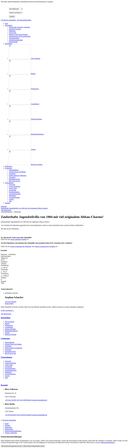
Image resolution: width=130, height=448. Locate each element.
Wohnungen (9, 325)
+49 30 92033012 (22, 415)
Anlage (7, 333)
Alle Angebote (9, 322)
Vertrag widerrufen (11, 433)
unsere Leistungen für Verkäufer (21, 246)
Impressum (8, 427)
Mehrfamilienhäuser (11, 331)
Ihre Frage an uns (10, 353)
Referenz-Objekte (10, 334)
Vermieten (8, 346)
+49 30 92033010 (10, 415)
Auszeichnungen (10, 374)
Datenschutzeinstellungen (13, 431)
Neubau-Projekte (10, 329)
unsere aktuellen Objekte (18, 239)
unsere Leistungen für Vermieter (45, 246)
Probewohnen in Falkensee (13, 348)
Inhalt (7, 424)
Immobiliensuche (10, 351)
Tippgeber (8, 350)
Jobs (6, 378)
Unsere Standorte (10, 363)
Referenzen (8, 166)
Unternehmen (9, 183)
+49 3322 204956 (22, 400)
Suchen (12, 16)
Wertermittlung (9, 342)
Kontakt (7, 203)
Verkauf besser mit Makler (13, 344)
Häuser (7, 323)
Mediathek (8, 372)
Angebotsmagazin (10, 370)
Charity (7, 376)
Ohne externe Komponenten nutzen (33, 446)
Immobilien (8, 44)
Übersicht (8, 361)
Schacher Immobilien (9, 420)
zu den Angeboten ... (7, 310)
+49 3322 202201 (10, 302)
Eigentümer (8, 25)
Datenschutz (9, 429)
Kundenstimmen (10, 368)
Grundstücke (9, 327)
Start (6, 23)
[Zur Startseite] (16, 20)
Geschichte (8, 367)
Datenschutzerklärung (108, 442)
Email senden (9, 303)
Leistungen (8, 168)
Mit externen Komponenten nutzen (12, 446)
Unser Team (9, 365)
